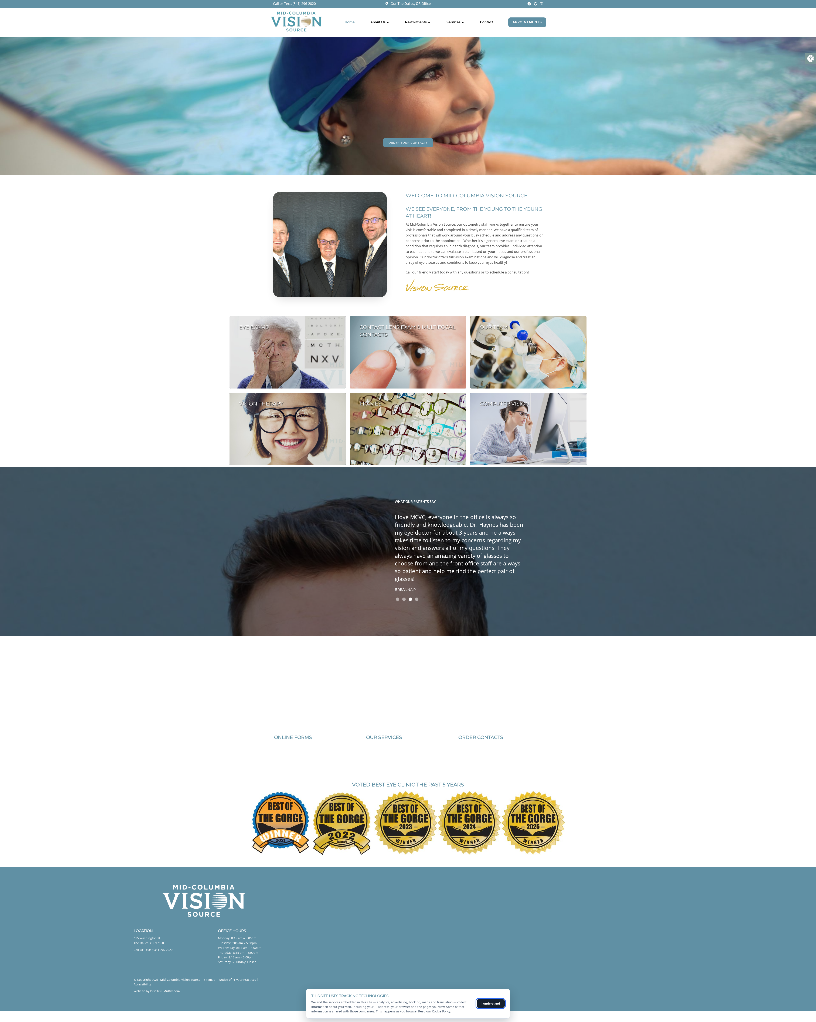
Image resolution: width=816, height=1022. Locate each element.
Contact (486, 22)
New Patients (416, 22)
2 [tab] (404, 599)
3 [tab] (410, 599)
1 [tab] (397, 599)
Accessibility (142, 984)
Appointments (527, 22)
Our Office (410, 3)
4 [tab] (416, 599)
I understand (491, 1003)
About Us (377, 22)
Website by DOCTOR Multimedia (157, 991)
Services (453, 22)
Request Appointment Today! (408, 143)
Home (350, 22)
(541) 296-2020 (304, 3)
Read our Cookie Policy (434, 1011)
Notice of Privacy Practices (237, 980)
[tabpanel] (461, 550)
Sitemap (209, 980)
